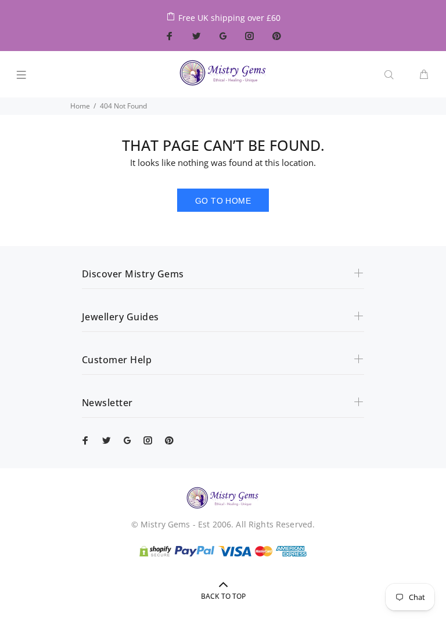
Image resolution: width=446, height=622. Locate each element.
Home (80, 106)
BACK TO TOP (223, 596)
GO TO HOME (223, 200)
